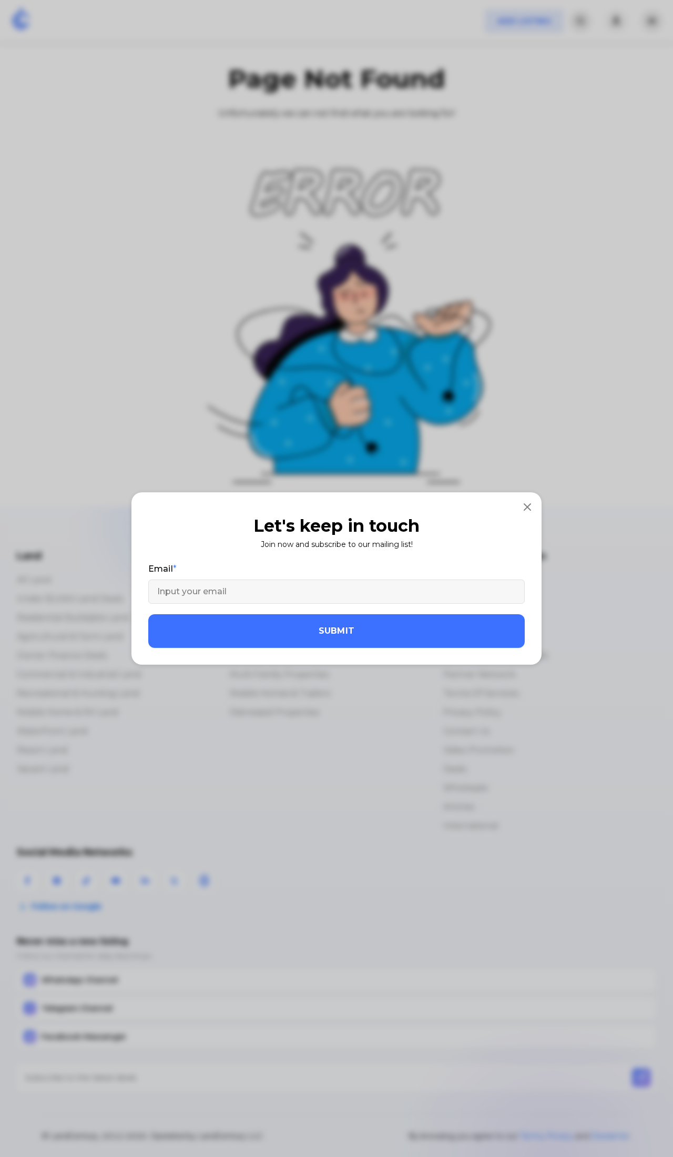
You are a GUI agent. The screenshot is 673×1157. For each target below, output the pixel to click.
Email (160, 569)
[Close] (527, 506)
